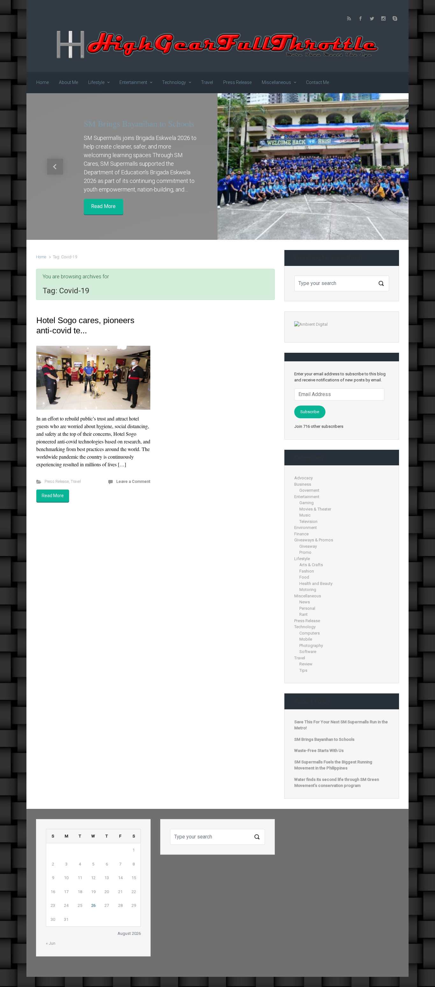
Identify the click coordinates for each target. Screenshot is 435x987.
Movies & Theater (315, 509)
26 (93, 905)
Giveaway (308, 546)
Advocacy (303, 478)
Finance (301, 534)
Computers (309, 633)
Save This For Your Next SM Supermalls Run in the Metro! (341, 725)
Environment (305, 527)
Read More (103, 207)
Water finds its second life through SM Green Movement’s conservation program (336, 782)
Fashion (306, 571)
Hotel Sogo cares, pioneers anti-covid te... (85, 325)
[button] (55, 166)
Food (304, 577)
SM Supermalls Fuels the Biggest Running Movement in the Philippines (333, 765)
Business (302, 484)
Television (308, 521)
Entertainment (306, 496)
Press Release (57, 481)
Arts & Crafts (311, 564)
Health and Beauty (315, 583)
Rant (303, 614)
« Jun (50, 943)
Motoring (307, 589)
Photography (311, 645)
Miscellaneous (307, 596)
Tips (303, 670)
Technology (305, 626)
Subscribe (309, 411)
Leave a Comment (133, 481)
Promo (305, 552)
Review (305, 664)
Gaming (306, 502)
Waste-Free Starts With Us (319, 750)
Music (304, 515)
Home (41, 256)
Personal (307, 608)
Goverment (309, 490)
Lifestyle (302, 558)
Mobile (305, 639)
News (304, 602)
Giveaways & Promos (313, 540)
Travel (76, 481)
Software (307, 651)
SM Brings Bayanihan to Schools (139, 123)
